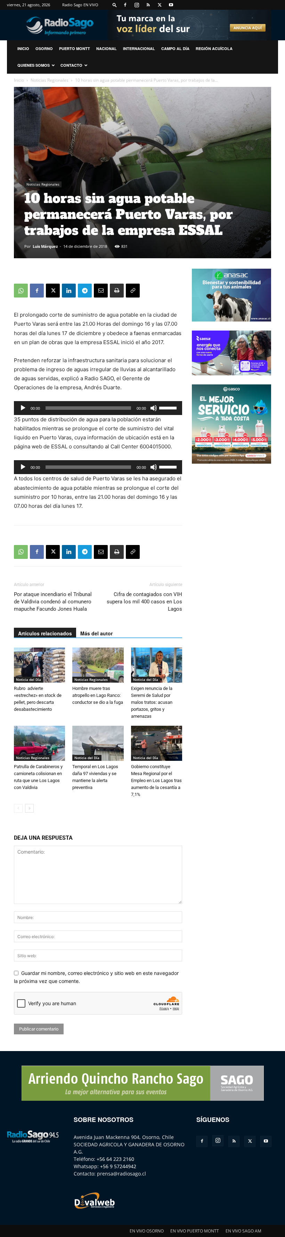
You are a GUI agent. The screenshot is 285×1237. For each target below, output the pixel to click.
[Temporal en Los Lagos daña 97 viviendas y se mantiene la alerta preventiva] (97, 743)
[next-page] (29, 808)
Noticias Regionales (49, 80)
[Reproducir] (22, 408)
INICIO (23, 48)
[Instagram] (136, 5)
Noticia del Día (28, 679)
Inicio (19, 80)
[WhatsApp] (21, 291)
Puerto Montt (74, 48)
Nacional (106, 48)
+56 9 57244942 (118, 1166)
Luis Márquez (45, 246)
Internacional (139, 48)
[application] (98, 408)
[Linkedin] (69, 291)
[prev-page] (18, 808)
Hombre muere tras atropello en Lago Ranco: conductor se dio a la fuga (97, 695)
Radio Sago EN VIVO (80, 4)
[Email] (101, 291)
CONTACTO (71, 65)
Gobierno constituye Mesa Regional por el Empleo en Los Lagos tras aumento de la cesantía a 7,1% (156, 780)
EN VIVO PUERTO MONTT (194, 1231)
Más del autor (96, 633)
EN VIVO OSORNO (147, 1231)
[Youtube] (171, 5)
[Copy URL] (133, 291)
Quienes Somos (33, 65)
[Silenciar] (153, 408)
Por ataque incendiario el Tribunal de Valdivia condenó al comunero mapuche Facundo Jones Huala (53, 601)
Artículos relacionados (45, 633)
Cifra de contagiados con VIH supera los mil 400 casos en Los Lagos (144, 601)
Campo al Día (175, 48)
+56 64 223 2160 (115, 1159)
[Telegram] (85, 291)
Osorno (44, 48)
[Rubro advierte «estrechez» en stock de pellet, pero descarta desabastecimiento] (39, 665)
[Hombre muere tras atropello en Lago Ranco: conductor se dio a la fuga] (97, 665)
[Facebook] (125, 5)
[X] (159, 5)
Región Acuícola (214, 48)
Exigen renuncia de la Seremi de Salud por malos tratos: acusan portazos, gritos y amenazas (151, 702)
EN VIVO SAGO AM (243, 1231)
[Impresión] (117, 291)
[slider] (169, 407)
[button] (114, 4)
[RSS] (148, 5)
